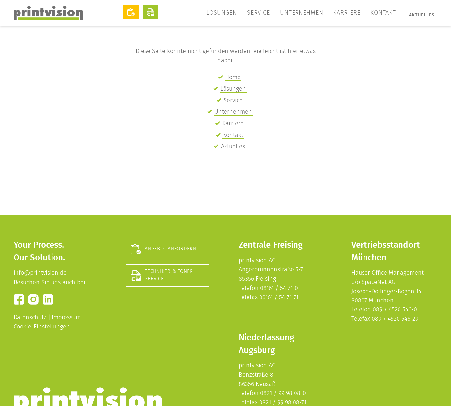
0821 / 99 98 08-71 (282, 403)
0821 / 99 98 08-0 (283, 393)
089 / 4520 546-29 (395, 319)
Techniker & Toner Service (169, 275)
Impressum (66, 318)
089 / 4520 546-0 (395, 310)
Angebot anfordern (170, 248)
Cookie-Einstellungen (42, 327)
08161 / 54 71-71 (278, 297)
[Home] (48, 13)
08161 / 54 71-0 (279, 288)
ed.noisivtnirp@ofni (40, 273)
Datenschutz (30, 318)
